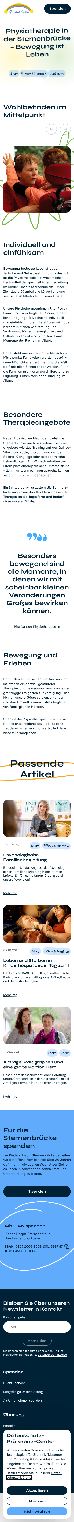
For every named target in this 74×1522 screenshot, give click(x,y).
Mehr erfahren (37, 1511)
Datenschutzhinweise (52, 1354)
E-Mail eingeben (15, 1317)
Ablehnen (37, 1501)
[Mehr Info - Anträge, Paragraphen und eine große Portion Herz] (37, 1025)
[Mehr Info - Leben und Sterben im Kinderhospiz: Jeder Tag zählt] (37, 924)
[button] (42, 1246)
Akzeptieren (37, 1490)
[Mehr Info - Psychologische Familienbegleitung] (37, 818)
